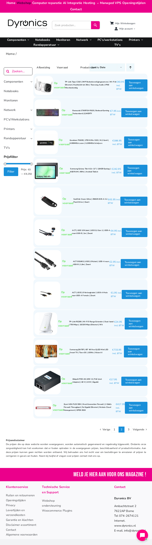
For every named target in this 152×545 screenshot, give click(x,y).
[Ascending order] (130, 67)
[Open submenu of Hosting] (97, 3)
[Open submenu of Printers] (141, 39)
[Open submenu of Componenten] (27, 39)
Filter (11, 171)
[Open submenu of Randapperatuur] (57, 44)
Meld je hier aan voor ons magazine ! (109, 474)
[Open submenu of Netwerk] (89, 39)
